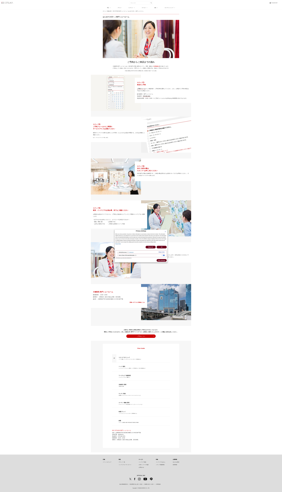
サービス (144, 7)
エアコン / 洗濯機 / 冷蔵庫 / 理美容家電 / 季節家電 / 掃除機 (128, 421)
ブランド (119, 7)
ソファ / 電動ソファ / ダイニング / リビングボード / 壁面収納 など (130, 358)
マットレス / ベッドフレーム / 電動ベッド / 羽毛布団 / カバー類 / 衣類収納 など (132, 367)
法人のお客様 (176, 462)
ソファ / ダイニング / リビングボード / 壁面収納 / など (128, 412)
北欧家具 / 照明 (122, 385)
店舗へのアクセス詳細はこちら (137, 302)
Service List (131, 252)
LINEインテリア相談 (144, 464)
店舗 (155, 7)
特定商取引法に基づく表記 (136, 484)
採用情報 (175, 464)
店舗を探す (109, 11)
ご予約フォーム (141, 88)
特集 (157, 459)
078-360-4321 (146, 96)
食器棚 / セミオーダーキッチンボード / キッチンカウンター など (130, 394)
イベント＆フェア (107, 462)
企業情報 (175, 459)
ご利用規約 (158, 484)
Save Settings (161, 260)
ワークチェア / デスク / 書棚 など (125, 376)
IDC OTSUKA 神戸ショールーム (120, 11)
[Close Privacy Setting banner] (165, 231)
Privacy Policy (118, 243)
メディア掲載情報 (160, 464)
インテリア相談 (142, 462)
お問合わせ (141, 467)
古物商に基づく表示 (149, 484)
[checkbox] (163, 255)
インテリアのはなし (161, 462)
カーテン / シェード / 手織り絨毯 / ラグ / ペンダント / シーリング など (130, 403)
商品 (108, 7)
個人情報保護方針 (123, 484)
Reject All (150, 247)
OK (161, 247)
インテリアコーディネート (125, 464)
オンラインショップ (169, 7)
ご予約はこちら (141, 336)
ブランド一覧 (122, 462)
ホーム (104, 11)
